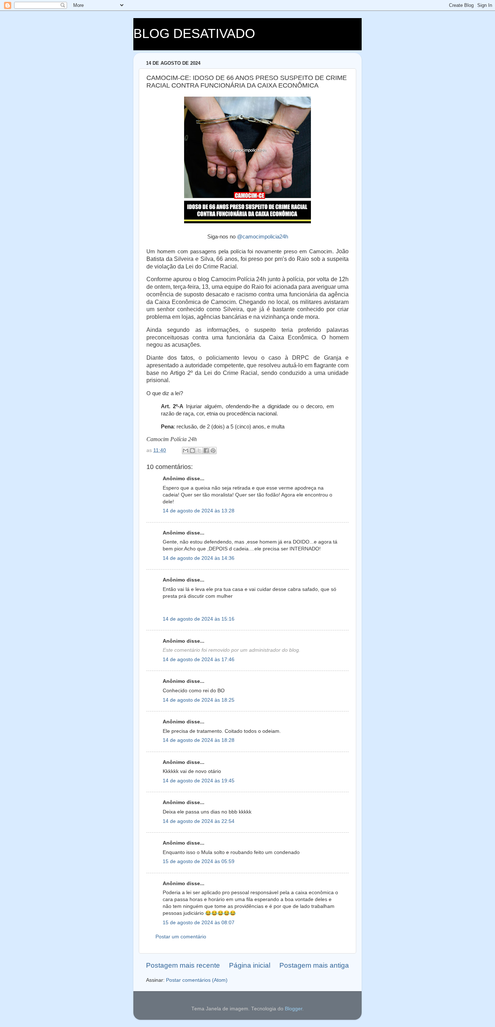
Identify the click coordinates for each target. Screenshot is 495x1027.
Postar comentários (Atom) (197, 980)
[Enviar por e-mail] (185, 450)
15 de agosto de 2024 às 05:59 (198, 861)
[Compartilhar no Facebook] (206, 450)
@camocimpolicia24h (262, 237)
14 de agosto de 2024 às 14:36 (198, 558)
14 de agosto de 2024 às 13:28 (198, 511)
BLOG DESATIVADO (194, 33)
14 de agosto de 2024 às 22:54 (198, 821)
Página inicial (249, 965)
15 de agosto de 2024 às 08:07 (198, 922)
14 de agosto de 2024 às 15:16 (198, 619)
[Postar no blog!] (192, 450)
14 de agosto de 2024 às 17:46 (198, 659)
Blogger (293, 1008)
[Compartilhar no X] (199, 450)
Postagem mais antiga (314, 965)
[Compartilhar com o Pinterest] (213, 450)
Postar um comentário (180, 936)
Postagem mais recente (183, 965)
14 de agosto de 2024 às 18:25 (198, 700)
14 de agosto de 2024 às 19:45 (198, 780)
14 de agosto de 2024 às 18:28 (198, 740)
